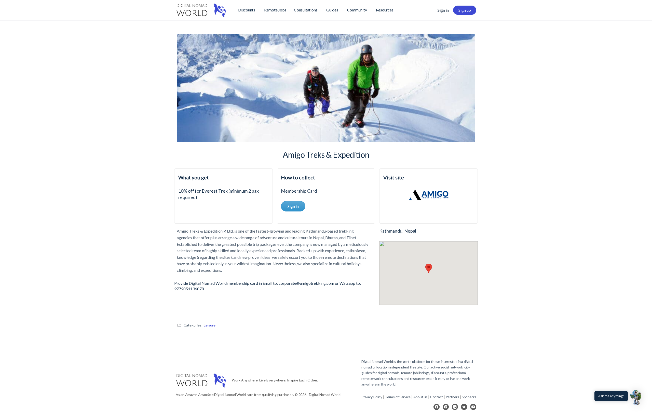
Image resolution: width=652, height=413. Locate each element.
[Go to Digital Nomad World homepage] (201, 9)
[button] (636, 397)
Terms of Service (398, 397)
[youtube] (473, 407)
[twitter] (464, 407)
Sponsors (469, 397)
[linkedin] (455, 407)
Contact (436, 397)
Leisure (209, 325)
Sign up (464, 10)
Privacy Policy (371, 397)
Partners (453, 397)
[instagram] (446, 407)
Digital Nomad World (377, 361)
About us (420, 397)
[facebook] (436, 407)
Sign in (443, 10)
